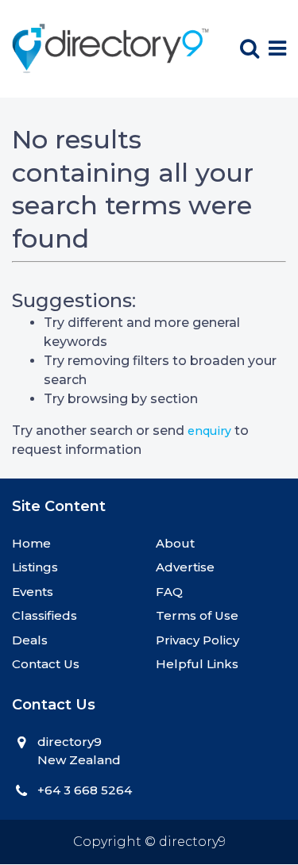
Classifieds (44, 615)
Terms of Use (197, 615)
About (175, 543)
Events (32, 591)
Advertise (185, 567)
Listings (35, 567)
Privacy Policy (197, 640)
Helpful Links (197, 663)
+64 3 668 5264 (84, 790)
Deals (30, 640)
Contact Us (45, 663)
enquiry (209, 431)
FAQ (169, 591)
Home (31, 543)
